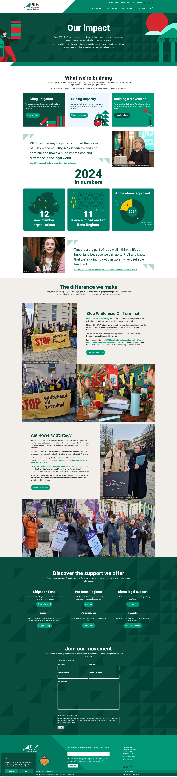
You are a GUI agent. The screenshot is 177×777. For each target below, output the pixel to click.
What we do (112, 8)
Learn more (133, 604)
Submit (60, 727)
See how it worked (96, 352)
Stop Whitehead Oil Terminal (97, 319)
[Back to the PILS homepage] (31, 6)
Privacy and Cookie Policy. (130, 771)
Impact (142, 8)
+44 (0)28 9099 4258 (129, 757)
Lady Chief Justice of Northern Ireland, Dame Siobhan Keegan (53, 163)
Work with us (128, 8)
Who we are (96, 8)
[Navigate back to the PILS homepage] (44, 748)
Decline (26, 771)
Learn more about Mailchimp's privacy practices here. (86, 761)
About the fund (44, 604)
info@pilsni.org (127, 759)
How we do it (32, 115)
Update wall (125, 2)
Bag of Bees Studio (134, 774)
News (133, 2)
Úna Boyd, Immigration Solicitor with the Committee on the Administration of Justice (105, 269)
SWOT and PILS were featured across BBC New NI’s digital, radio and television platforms (115, 341)
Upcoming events (78, 115)
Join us (88, 604)
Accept (11, 771)
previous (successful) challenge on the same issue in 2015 (59, 461)
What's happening (132, 625)
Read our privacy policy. (20, 766)
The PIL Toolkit (114, 2)
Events (139, 2)
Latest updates (122, 115)
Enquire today (44, 625)
